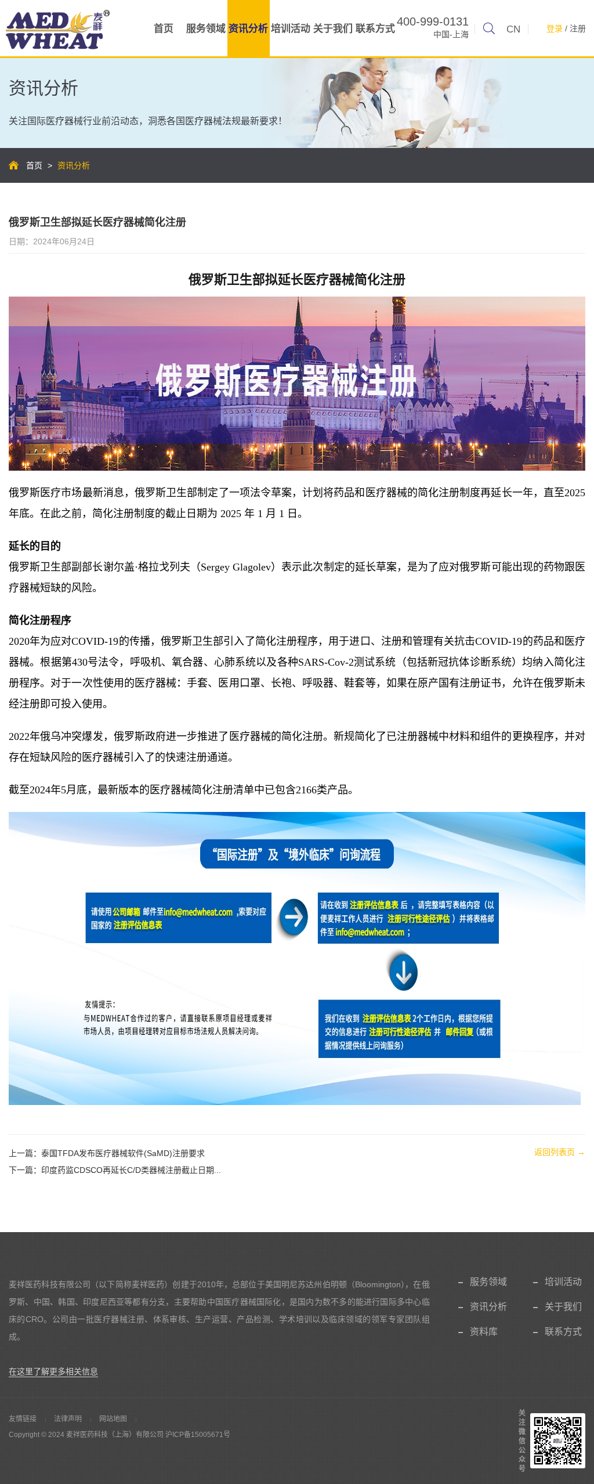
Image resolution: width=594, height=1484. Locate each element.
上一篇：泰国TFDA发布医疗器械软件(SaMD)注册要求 (107, 1153)
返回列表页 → (559, 1152)
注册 (578, 28)
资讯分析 (248, 28)
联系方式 (375, 28)
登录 (554, 28)
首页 (163, 28)
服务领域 (206, 28)
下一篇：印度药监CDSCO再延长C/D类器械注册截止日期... (115, 1170)
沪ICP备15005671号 (197, 1435)
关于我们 (333, 28)
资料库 (484, 1332)
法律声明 (68, 1419)
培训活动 (290, 28)
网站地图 (113, 1419)
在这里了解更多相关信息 (53, 1371)
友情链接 (23, 1419)
